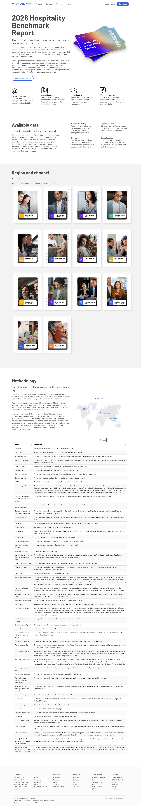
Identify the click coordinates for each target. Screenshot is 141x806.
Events (55, 782)
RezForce (17, 789)
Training (56, 784)
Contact (115, 774)
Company (76, 774)
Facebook (114, 798)
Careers (75, 782)
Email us (115, 789)
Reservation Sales (20, 787)
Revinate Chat (19, 780)
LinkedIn (108, 798)
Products (17, 774)
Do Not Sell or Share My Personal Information (44, 802)
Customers (76, 780)
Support (75, 784)
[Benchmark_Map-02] (99, 397)
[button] (14, 183)
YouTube (120, 798)
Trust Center (97, 774)
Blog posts (37, 782)
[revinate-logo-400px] (21, 3)
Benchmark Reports (40, 787)
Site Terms (27, 800)
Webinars (56, 778)
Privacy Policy (18, 800)
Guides (36, 784)
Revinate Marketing (21, 782)
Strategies (37, 780)
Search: (103, 440)
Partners (76, 778)
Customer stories (59, 787)
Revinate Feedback (20, 784)
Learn (36, 774)
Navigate (56, 780)
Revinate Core (19, 778)
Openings (76, 787)
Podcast (36, 778)
